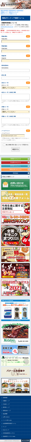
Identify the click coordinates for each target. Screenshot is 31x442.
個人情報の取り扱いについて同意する (17, 144)
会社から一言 (4, 82)
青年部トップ (6, 407)
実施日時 (3, 55)
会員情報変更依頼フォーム (9, 423)
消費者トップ (6, 400)
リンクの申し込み (7, 420)
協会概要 (5, 413)
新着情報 (5, 397)
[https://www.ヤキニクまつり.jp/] (15, 235)
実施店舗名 (4, 46)
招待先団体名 (4, 65)
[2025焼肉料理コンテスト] (15, 254)
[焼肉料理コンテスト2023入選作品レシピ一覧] (15, 270)
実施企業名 (4, 36)
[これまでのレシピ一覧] (15, 385)
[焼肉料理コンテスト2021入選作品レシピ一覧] (15, 287)
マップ (4, 426)
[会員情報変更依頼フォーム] (15, 196)
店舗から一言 (4, 106)
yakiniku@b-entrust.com (7, 26)
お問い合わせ (6, 417)
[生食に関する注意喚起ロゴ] (15, 208)
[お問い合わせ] (15, 184)
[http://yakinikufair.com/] (15, 219)
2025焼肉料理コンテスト (9, 433)
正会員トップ (6, 404)
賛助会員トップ (7, 410)
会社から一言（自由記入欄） (9, 92)
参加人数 (3, 75)
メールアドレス (5, 130)
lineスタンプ (6, 430)
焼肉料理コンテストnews (9, 436)
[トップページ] (15, 4)
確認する (15, 149)
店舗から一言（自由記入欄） (9, 116)
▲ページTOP (25, 440)
